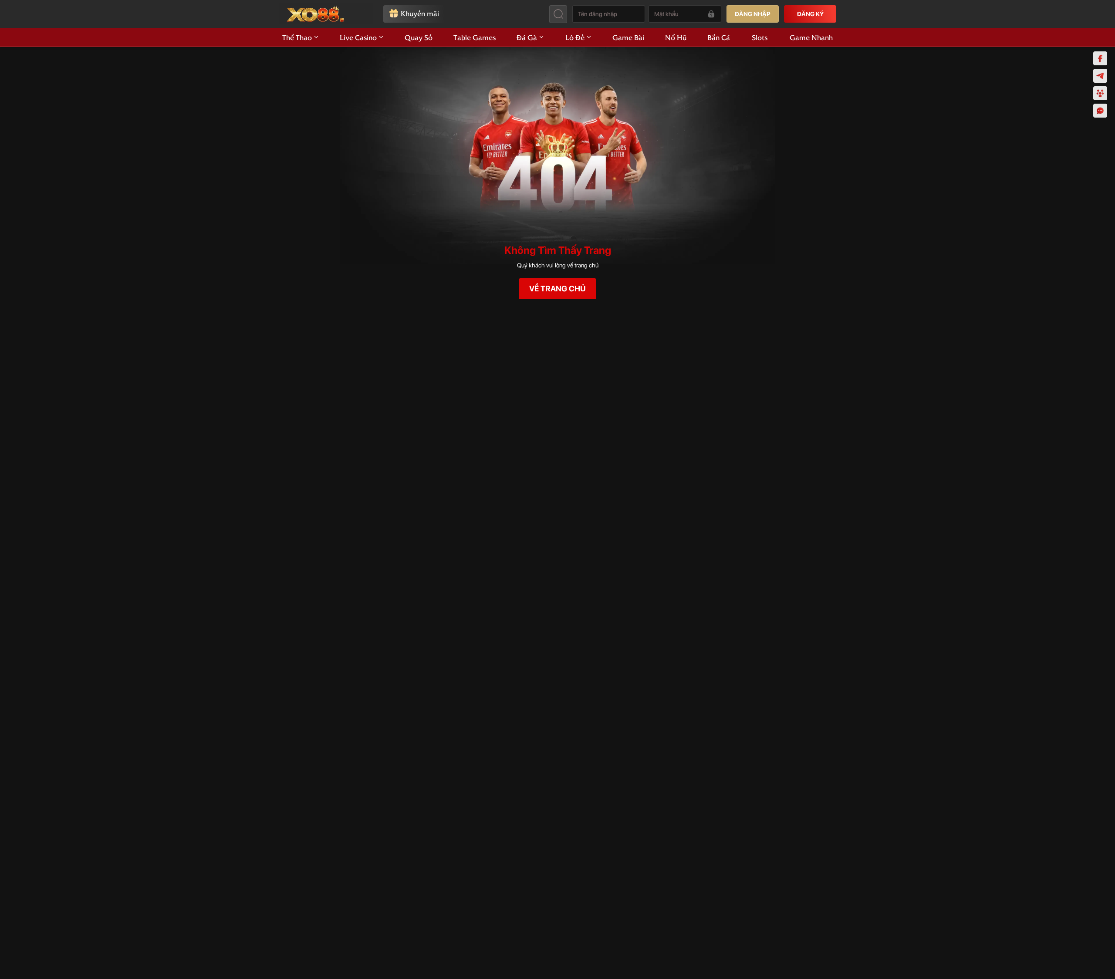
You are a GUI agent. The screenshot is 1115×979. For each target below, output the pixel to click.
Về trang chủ (557, 288)
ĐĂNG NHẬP (752, 13)
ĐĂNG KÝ (810, 13)
